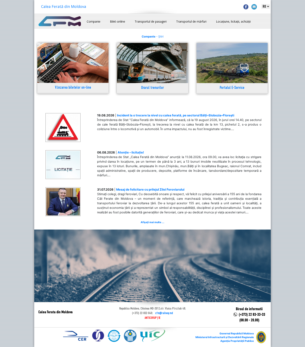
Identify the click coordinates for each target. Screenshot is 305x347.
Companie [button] (93, 21)
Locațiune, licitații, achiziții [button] (233, 21)
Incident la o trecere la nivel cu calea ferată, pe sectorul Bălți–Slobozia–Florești (175, 115)
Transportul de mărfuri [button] (191, 21)
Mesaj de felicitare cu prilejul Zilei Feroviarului (150, 189)
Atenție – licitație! (131, 152)
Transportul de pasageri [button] (151, 21)
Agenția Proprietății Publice (237, 340)
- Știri (152, 36)
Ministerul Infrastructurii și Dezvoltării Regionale (224, 337)
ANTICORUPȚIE (152, 318)
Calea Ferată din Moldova (63, 6)
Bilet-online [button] (117, 21)
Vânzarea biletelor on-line (73, 87)
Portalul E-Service (232, 88)
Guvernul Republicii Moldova (237, 333)
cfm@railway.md (164, 313)
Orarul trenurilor (152, 88)
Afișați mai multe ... (152, 222)
